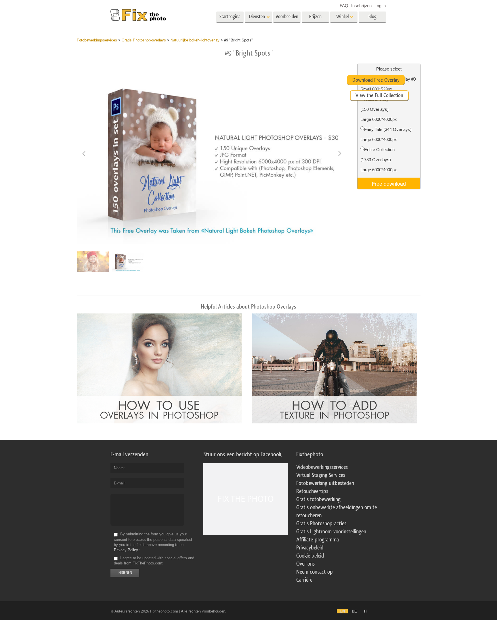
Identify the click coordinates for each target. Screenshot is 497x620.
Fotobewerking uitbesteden (325, 483)
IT (365, 611)
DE (354, 611)
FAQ (344, 5)
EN (342, 611)
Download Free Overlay (375, 80)
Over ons (305, 564)
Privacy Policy (126, 550)
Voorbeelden (287, 16)
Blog (372, 16)
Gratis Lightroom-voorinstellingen (331, 532)
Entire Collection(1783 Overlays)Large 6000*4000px (378, 159)
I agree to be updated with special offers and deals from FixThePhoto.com (154, 560)
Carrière (304, 580)
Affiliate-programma (317, 540)
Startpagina (229, 16)
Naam (119, 468)
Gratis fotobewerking (318, 499)
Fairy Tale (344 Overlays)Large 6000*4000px (386, 134)
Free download (389, 183)
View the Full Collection (379, 95)
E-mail (119, 483)
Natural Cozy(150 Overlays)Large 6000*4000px (378, 109)
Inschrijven (361, 5)
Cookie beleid (310, 556)
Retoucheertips (312, 491)
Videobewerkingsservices (322, 467)
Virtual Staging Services (320, 475)
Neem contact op (314, 572)
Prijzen (315, 16)
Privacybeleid (310, 548)
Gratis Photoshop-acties (321, 523)
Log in (380, 5)
